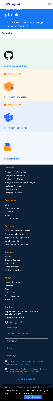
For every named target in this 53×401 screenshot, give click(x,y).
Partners (9, 286)
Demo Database (12, 267)
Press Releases (12, 296)
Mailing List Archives (14, 270)
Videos (8, 215)
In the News (10, 293)
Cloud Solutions (12, 189)
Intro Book (9, 263)
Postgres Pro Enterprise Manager (20, 182)
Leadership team (12, 282)
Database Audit (12, 241)
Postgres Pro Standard (15, 97)
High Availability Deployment (17, 238)
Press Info (9, 299)
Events (8, 256)
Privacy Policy (24, 364)
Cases (8, 289)
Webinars (9, 212)
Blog (7, 205)
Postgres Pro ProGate (14, 186)
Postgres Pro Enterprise (15, 128)
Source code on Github (15, 66)
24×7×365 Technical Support (17, 231)
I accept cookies (32, 397)
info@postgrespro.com (15, 317)
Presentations (11, 219)
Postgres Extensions (14, 193)
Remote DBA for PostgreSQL (17, 244)
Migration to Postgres (14, 234)
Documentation (11, 159)
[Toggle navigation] (49, 4)
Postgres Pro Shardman (15, 179)
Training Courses (12, 260)
